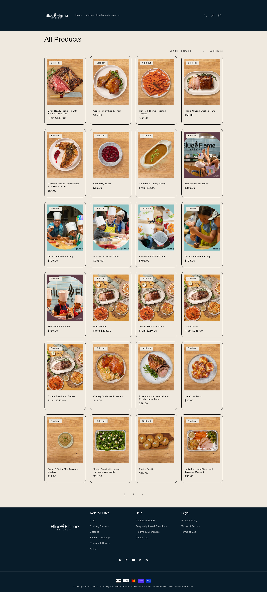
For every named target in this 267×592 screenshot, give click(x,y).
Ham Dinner (99, 326)
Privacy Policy (189, 520)
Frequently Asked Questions (151, 526)
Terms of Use (188, 532)
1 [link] (124, 494)
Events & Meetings (100, 537)
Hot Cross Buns (193, 396)
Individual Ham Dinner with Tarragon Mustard (199, 470)
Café (92, 520)
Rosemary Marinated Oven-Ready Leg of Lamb (154, 397)
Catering (94, 532)
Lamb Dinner (192, 326)
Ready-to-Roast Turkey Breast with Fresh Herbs (64, 185)
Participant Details (146, 520)
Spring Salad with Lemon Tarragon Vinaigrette (106, 470)
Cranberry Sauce (102, 183)
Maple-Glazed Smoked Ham (200, 111)
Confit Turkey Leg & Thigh (107, 111)
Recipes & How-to (100, 543)
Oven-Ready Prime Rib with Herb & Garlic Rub (62, 112)
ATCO (93, 548)
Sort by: (174, 51)
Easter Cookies (147, 469)
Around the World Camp (61, 256)
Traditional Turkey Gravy (152, 183)
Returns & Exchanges (148, 532)
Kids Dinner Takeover (196, 183)
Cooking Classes (99, 526)
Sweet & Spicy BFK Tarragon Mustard (63, 470)
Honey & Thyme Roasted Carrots (152, 112)
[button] (205, 15)
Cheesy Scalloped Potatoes (108, 396)
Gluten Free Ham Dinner (152, 326)
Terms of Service (190, 526)
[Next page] (142, 494)
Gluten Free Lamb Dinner (61, 396)
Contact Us (142, 537)
